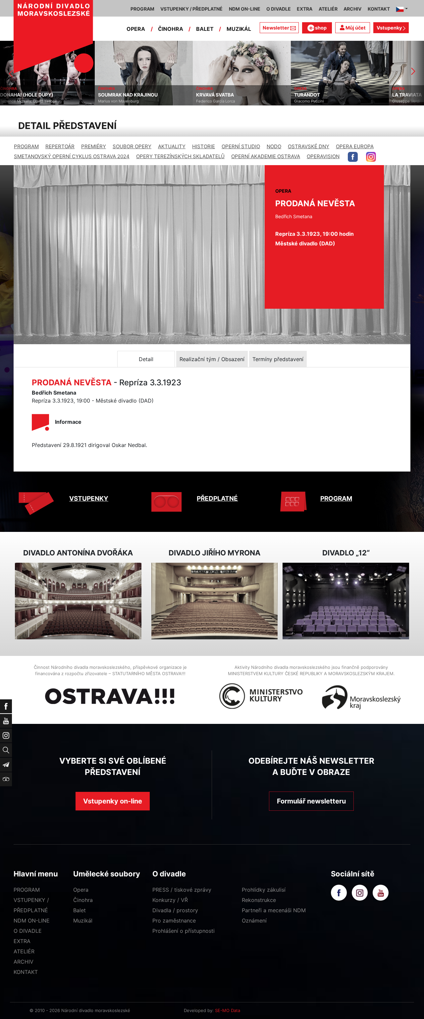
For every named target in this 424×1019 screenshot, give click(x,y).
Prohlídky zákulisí (264, 889)
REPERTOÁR (60, 146)
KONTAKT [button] (379, 9)
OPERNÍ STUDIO (241, 146)
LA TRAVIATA (312, 94)
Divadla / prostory (175, 910)
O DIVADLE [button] (278, 9)
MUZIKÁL (239, 29)
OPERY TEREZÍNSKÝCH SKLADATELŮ (180, 156)
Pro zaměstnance (174, 920)
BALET (205, 29)
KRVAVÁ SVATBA (120, 94)
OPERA (136, 29)
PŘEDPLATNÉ (217, 498)
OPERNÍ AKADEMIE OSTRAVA (265, 156)
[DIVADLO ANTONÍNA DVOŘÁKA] (78, 601)
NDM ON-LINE (32, 920)
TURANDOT (212, 94)
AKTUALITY (172, 146)
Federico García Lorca (120, 101)
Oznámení (254, 920)
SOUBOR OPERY (132, 146)
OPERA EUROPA (355, 146)
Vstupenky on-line (112, 801)
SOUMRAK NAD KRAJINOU (33, 94)
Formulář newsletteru (311, 801)
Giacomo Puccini (214, 101)
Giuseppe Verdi (311, 101)
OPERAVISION (323, 156)
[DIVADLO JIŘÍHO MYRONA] (214, 601)
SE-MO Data (227, 1010)
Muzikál (82, 920)
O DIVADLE (28, 930)
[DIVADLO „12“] (346, 601)
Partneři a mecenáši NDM (274, 910)
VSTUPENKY (88, 498)
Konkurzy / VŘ (170, 900)
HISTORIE (203, 146)
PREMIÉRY (93, 146)
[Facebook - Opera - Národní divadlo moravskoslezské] (353, 157)
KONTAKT (26, 972)
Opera (80, 889)
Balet (79, 910)
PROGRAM (26, 146)
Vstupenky (390, 28)
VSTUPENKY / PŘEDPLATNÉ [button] (191, 9)
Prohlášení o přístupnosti (183, 930)
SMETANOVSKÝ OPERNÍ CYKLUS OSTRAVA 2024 (72, 156)
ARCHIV (23, 961)
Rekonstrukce (259, 900)
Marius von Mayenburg (23, 101)
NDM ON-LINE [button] (244, 9)
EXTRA (22, 941)
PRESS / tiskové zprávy (181, 889)
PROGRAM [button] (142, 9)
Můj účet (355, 28)
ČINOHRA (170, 29)
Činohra (83, 900)
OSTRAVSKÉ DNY (308, 146)
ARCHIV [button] (352, 9)
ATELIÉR (24, 951)
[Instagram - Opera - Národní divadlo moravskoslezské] (371, 157)
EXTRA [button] (304, 9)
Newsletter (276, 28)
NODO (274, 146)
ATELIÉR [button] (328, 9)
